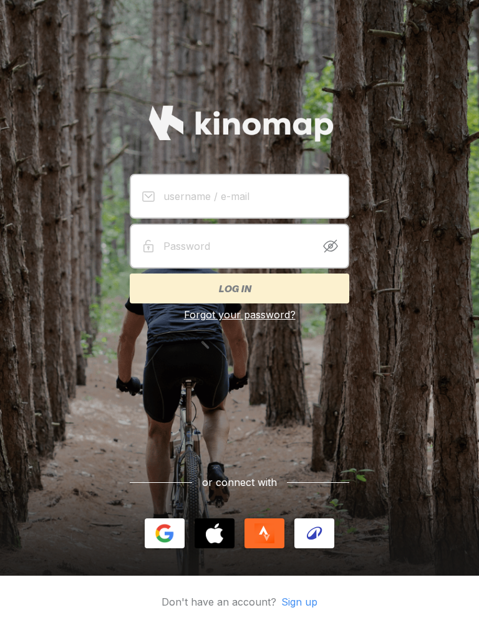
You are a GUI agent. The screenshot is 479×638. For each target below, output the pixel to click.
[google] (165, 533)
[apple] (215, 533)
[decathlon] (314, 533)
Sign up (299, 602)
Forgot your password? (240, 314)
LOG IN (234, 288)
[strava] (264, 533)
